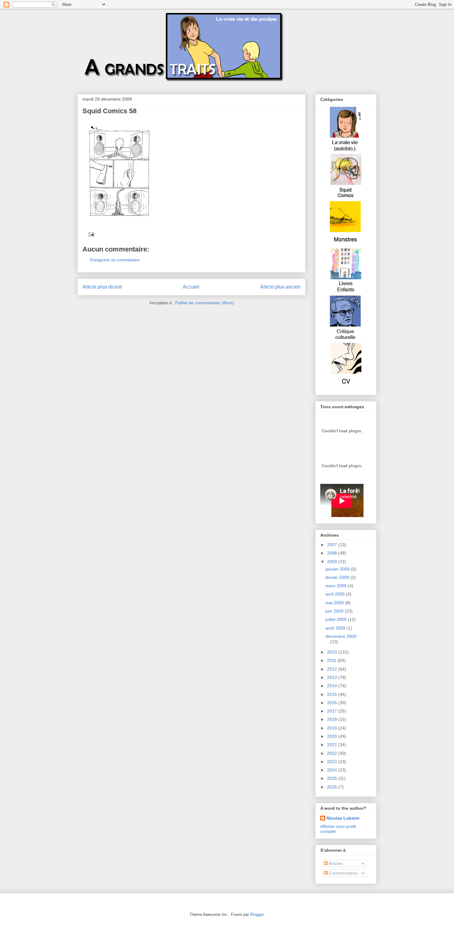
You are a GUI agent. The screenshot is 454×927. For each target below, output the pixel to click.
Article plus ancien (280, 286)
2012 (332, 669)
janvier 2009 (338, 569)
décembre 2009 (341, 636)
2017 (332, 711)
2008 (332, 553)
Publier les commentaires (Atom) (204, 303)
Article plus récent (102, 286)
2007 (332, 544)
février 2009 (338, 577)
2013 (332, 677)
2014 (332, 685)
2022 (332, 753)
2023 (332, 761)
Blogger (256, 914)
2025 (332, 778)
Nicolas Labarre (342, 818)
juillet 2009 (337, 619)
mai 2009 (335, 602)
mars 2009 (337, 585)
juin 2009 (335, 611)
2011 (332, 660)
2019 (332, 727)
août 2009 (336, 628)
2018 (332, 719)
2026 (332, 786)
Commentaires (343, 873)
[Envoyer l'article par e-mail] (90, 234)
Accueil (191, 286)
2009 (332, 561)
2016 (332, 702)
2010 (332, 652)
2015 (332, 694)
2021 (332, 744)
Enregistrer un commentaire (115, 260)
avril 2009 (336, 594)
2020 (332, 736)
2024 (332, 769)
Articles (335, 863)
